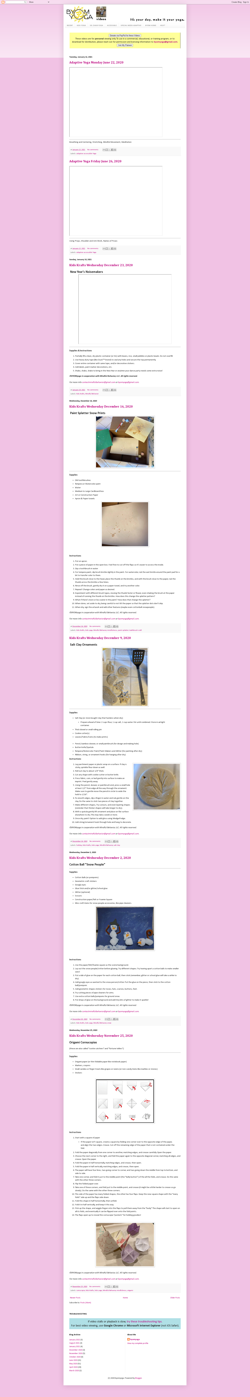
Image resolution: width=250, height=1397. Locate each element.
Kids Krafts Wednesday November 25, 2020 (101, 1035)
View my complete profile (137, 1343)
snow (109, 1023)
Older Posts (175, 1298)
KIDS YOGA (81, 25)
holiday (79, 845)
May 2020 (73, 1364)
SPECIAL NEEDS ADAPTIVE (131, 25)
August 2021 (74, 1343)
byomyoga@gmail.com (128, 382)
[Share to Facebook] (112, 149)
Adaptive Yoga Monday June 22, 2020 (96, 62)
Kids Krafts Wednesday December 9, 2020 (100, 638)
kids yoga (89, 630)
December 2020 (75, 1350)
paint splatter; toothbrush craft (130, 630)
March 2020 (74, 1371)
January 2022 (74, 1340)
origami (130, 1290)
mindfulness (112, 630)
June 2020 (73, 1360)
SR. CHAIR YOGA (96, 25)
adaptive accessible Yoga (86, 154)
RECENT (70, 25)
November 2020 (75, 1353)
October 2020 (75, 1357)
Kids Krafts (80, 394)
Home (125, 1298)
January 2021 (74, 1346)
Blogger (138, 1378)
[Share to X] (109, 149)
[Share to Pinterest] (115, 149)
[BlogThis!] (106, 149)
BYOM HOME (150, 25)
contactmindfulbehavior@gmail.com (98, 382)
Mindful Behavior (92, 394)
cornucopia (80, 1290)
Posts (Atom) (85, 1303)
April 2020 (73, 1367)
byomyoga (135, 1339)
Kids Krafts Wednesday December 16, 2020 (101, 406)
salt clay (117, 845)
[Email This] (104, 149)
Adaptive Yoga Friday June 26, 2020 (95, 161)
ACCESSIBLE (112, 25)
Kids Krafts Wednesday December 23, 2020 (101, 265)
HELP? (162, 25)
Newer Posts (75, 1298)
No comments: (93, 150)
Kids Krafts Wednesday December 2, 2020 (100, 858)
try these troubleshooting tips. (144, 1321)
